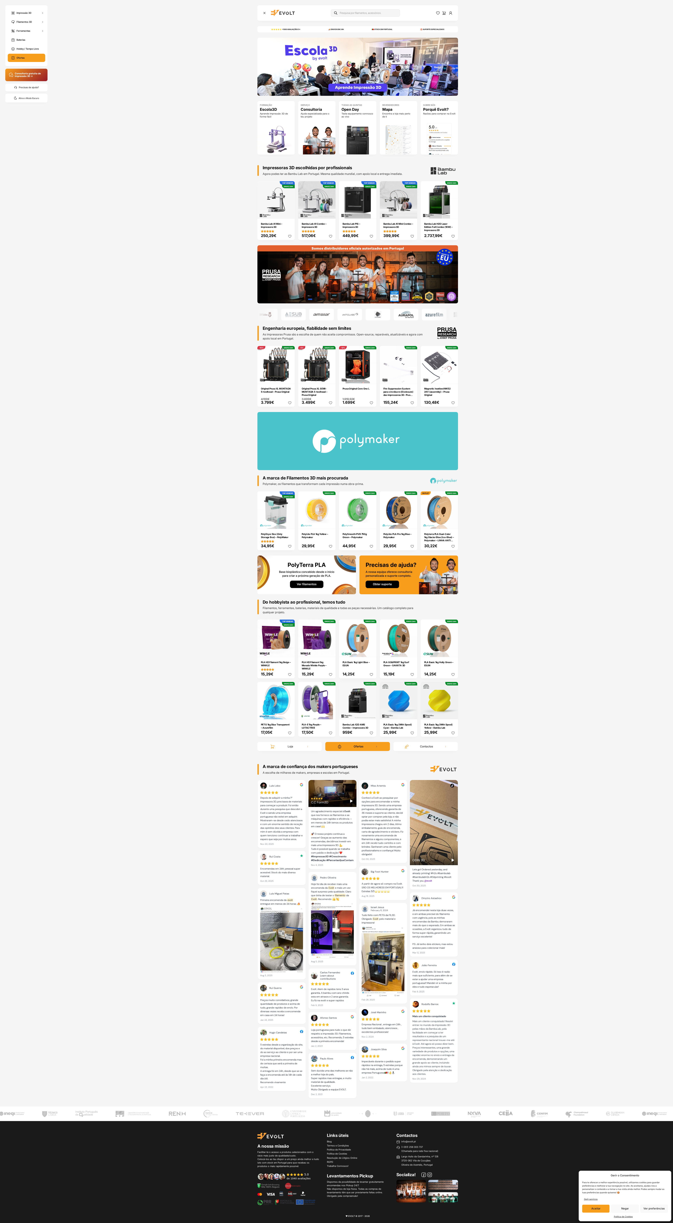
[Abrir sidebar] (264, 13)
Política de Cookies (623, 1216)
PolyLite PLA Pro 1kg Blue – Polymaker (397, 536)
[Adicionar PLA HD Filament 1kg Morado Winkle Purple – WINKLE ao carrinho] (330, 651)
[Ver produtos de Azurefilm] (390, 314)
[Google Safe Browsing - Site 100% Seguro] (268, 1185)
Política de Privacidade (339, 1149)
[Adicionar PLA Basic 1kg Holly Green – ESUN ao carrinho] (453, 651)
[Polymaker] (357, 274)
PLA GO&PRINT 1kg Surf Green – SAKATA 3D (396, 664)
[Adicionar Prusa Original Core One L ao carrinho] (371, 378)
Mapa (387, 109)
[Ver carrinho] (444, 13)
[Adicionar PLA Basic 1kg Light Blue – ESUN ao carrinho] (371, 651)
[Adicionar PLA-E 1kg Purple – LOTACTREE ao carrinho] (330, 714)
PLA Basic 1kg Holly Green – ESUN (439, 664)
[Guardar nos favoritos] (290, 236)
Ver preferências (654, 1208)
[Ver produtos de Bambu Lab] (419, 314)
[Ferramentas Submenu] (43, 31)
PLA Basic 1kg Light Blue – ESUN (356, 664)
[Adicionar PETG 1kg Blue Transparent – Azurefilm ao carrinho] (289, 714)
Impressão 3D (24, 12)
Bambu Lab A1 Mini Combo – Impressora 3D (398, 225)
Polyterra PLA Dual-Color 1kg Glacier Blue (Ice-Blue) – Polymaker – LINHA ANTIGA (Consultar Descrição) (439, 539)
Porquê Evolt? (436, 109)
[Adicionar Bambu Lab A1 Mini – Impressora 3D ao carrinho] (289, 213)
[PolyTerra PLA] (306, 574)
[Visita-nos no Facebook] (423, 1175)
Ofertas (21, 57)
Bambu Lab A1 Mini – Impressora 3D (271, 225)
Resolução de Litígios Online (342, 1157)
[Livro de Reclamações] (293, 1185)
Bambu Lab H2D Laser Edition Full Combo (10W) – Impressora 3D (438, 227)
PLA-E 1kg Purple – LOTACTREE (311, 726)
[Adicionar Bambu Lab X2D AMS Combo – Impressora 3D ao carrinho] (371, 714)
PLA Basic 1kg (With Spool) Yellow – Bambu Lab (438, 726)
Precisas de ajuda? (29, 87)
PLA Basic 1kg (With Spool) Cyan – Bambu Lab (397, 726)
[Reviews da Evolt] (286, 1176)
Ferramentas (23, 30)
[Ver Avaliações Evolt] (357, 940)
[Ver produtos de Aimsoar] (278, 314)
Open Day (350, 109)
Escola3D (268, 109)
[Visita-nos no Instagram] (429, 1175)
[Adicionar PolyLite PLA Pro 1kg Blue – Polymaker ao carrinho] (412, 523)
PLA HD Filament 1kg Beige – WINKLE (276, 664)
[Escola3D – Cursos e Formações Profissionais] (357, 66)
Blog (329, 1141)
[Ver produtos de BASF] (447, 314)
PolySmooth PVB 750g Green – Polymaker (355, 536)
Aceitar (596, 1208)
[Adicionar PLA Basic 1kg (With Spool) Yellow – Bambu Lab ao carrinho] (453, 714)
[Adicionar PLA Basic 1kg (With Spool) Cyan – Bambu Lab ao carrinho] (412, 714)
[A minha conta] (450, 13)
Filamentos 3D (24, 21)
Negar (625, 1208)
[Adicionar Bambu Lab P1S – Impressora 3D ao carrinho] (371, 213)
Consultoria (311, 109)
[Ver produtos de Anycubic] (334, 314)
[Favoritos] (438, 13)
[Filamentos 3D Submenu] (43, 22)
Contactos (426, 746)
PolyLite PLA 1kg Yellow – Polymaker (315, 536)
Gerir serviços (591, 1199)
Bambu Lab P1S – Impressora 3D (351, 225)
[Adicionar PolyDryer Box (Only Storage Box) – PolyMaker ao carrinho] (289, 523)
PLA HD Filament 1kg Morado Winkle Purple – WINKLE (314, 665)
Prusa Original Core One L (356, 388)
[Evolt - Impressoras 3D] (283, 13)
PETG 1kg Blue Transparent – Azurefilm (275, 726)
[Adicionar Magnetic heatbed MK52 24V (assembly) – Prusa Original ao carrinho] (453, 378)
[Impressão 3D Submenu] (43, 13)
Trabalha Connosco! (338, 1166)
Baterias (21, 39)
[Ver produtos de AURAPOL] (362, 314)
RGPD (330, 1161)
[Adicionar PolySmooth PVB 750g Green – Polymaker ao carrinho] (371, 523)
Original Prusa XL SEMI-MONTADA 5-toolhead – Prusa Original (314, 391)
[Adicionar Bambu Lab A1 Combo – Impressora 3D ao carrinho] (330, 213)
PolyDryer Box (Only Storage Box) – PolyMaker (274, 536)
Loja (290, 746)
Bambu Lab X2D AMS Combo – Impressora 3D (355, 726)
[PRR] (286, 1202)
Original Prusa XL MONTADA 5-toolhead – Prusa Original (276, 390)
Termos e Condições (338, 1145)
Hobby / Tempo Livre (28, 48)
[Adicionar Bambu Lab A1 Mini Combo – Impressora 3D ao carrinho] (412, 213)
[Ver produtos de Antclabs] (306, 314)
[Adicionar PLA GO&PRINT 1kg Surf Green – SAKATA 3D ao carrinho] (412, 651)
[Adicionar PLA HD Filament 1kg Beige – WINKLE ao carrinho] (289, 651)
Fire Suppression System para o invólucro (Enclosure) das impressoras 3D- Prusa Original (398, 393)
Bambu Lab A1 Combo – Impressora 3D (314, 225)
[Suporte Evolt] (408, 574)
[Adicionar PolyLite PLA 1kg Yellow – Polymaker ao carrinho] (330, 523)
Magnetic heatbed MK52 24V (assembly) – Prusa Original (437, 391)
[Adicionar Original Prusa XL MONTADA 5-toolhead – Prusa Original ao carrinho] (289, 378)
